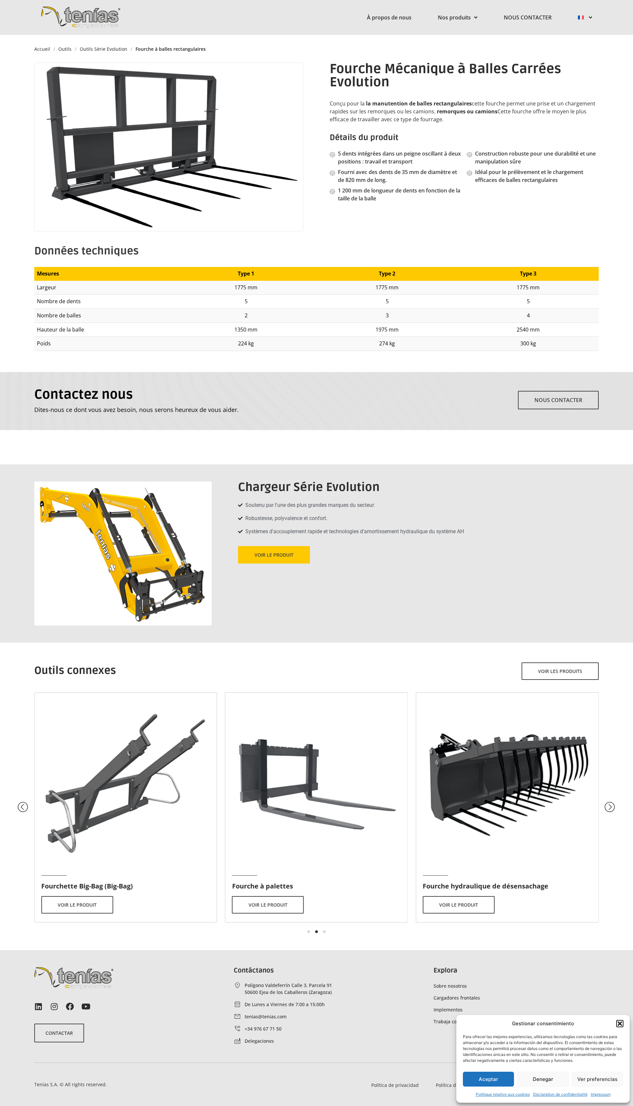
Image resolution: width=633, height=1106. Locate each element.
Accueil (42, 49)
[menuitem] (585, 17)
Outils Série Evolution (103, 49)
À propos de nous (389, 17)
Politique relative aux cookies (503, 1094)
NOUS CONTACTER (528, 17)
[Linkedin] (38, 1006)
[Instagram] (54, 1006)
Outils (65, 49)
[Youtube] (86, 1006)
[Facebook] (70, 1006)
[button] (620, 1023)
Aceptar (488, 1079)
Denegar (543, 1079)
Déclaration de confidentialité (560, 1094)
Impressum (601, 1094)
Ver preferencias (597, 1079)
